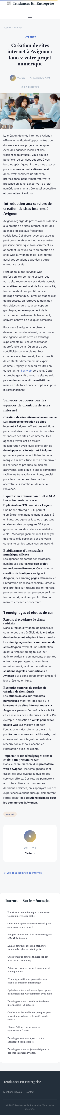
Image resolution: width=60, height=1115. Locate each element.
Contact (30, 1091)
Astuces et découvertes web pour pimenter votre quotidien (30, 969)
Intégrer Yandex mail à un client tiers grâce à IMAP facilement (30, 936)
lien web (26, 370)
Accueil (7, 27)
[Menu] (30, 16)
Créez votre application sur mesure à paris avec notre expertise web (29, 925)
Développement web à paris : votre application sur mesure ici (26, 1040)
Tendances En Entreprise (30, 3)
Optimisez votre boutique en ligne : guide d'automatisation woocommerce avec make (30, 992)
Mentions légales (12, 1091)
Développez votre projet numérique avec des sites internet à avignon (29, 1051)
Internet (18, 27)
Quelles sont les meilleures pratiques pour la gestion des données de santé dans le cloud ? (29, 1016)
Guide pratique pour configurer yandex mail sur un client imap (28, 958)
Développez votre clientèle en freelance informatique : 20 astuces (28, 1003)
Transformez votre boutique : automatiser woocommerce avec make (29, 914)
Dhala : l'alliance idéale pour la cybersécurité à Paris (24, 1029)
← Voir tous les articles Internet (22, 872)
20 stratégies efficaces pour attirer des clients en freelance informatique (27, 981)
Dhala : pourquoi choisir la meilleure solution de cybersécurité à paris (27, 947)
